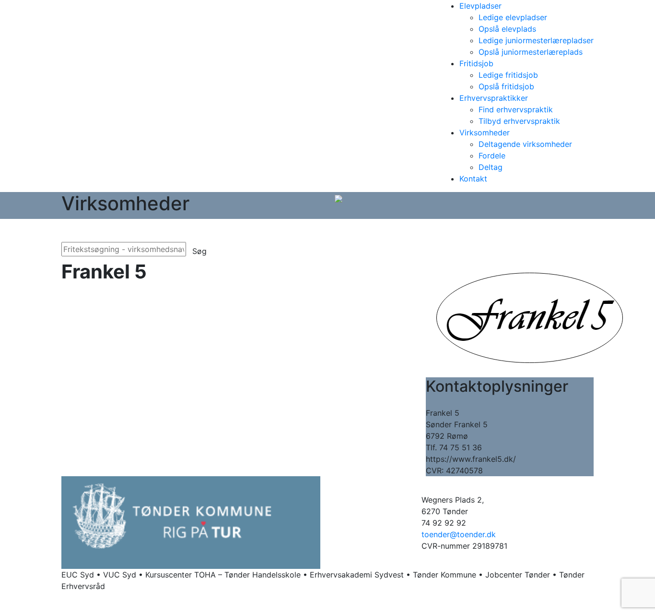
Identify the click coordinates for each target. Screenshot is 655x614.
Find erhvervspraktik (516, 109)
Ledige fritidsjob (508, 75)
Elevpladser (480, 6)
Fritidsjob (476, 63)
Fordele (492, 155)
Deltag (491, 167)
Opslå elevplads (507, 29)
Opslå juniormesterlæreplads (531, 52)
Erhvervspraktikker (493, 98)
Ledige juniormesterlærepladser (536, 40)
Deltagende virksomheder (525, 144)
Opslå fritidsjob (506, 86)
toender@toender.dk (458, 534)
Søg (199, 251)
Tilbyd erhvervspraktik (519, 121)
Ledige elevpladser (513, 17)
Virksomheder (484, 132)
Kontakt (473, 178)
